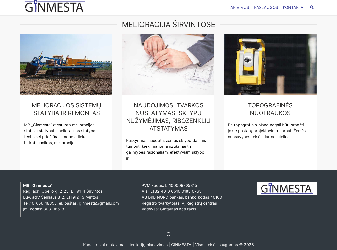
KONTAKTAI (293, 7)
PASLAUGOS (266, 7)
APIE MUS (239, 7)
